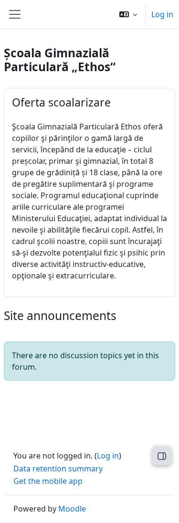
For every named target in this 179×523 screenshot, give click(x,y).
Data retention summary (58, 468)
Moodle (72, 508)
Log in (162, 14)
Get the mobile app (48, 481)
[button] (128, 14)
